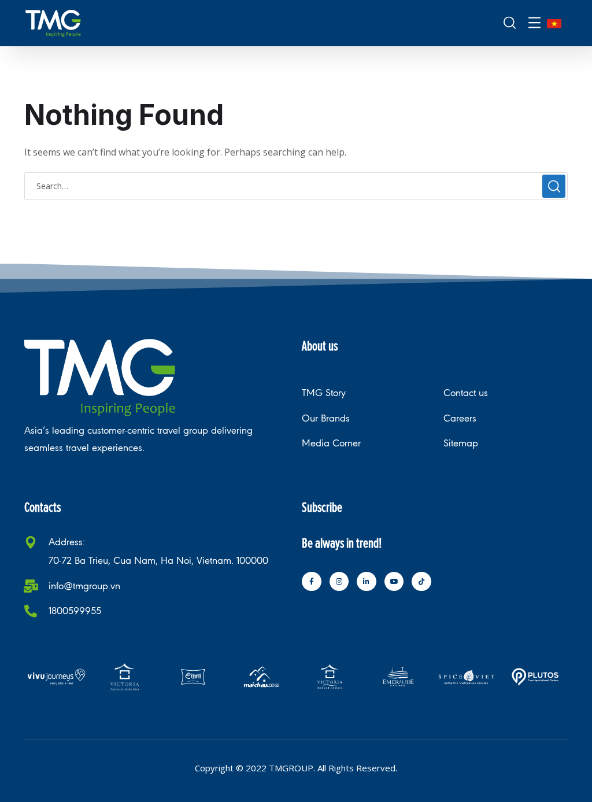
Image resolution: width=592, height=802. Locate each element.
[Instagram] (339, 582)
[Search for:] (296, 185)
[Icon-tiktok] (421, 582)
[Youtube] (394, 582)
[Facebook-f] (311, 582)
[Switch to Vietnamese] (554, 23)
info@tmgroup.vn (84, 586)
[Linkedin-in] (366, 582)
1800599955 (75, 611)
